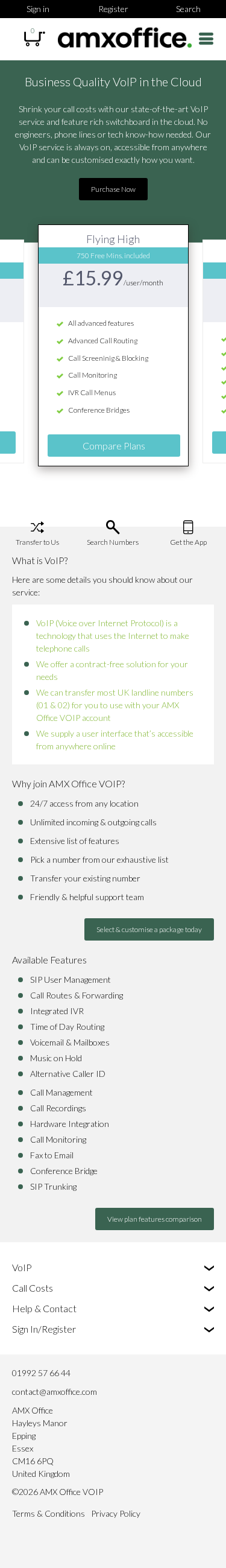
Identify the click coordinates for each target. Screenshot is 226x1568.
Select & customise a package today (149, 929)
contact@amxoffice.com (54, 1391)
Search (188, 9)
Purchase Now (113, 189)
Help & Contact (44, 1308)
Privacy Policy (115, 1513)
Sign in (38, 9)
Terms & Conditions (48, 1513)
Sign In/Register (44, 1329)
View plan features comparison (154, 1219)
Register (113, 9)
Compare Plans (114, 445)
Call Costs (32, 1287)
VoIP (22, 1267)
